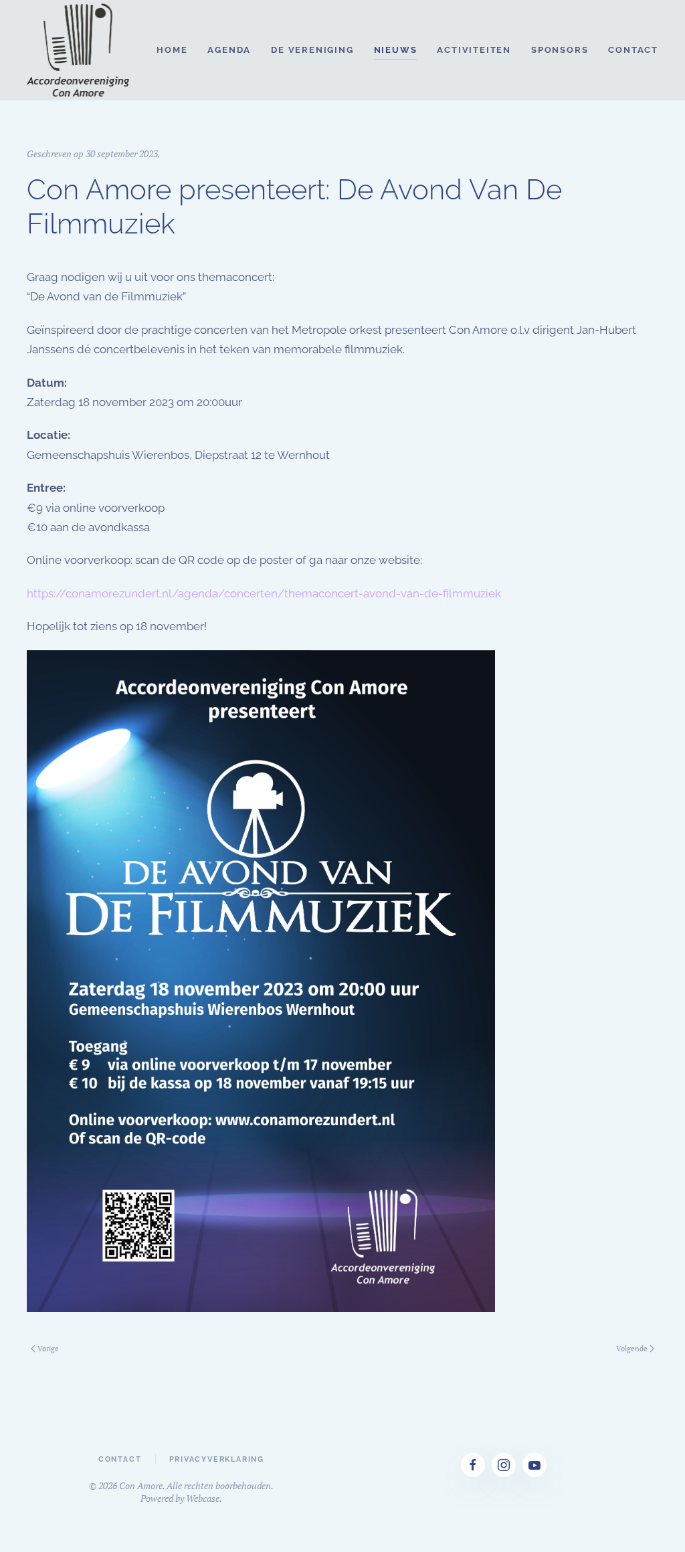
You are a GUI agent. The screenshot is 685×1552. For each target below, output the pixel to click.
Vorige (48, 1348)
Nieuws (395, 50)
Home (172, 50)
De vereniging (312, 50)
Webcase (202, 1498)
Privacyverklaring (217, 1459)
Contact (633, 50)
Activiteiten (474, 50)
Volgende (632, 1348)
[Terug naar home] (79, 50)
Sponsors (559, 50)
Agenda (229, 50)
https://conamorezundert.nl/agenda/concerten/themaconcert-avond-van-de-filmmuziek (264, 593)
